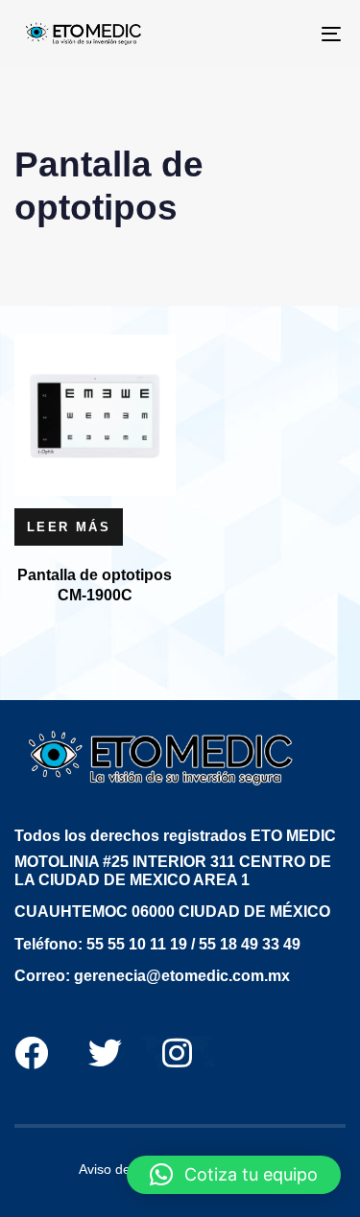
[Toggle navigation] (287, 33)
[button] (234, 1175)
